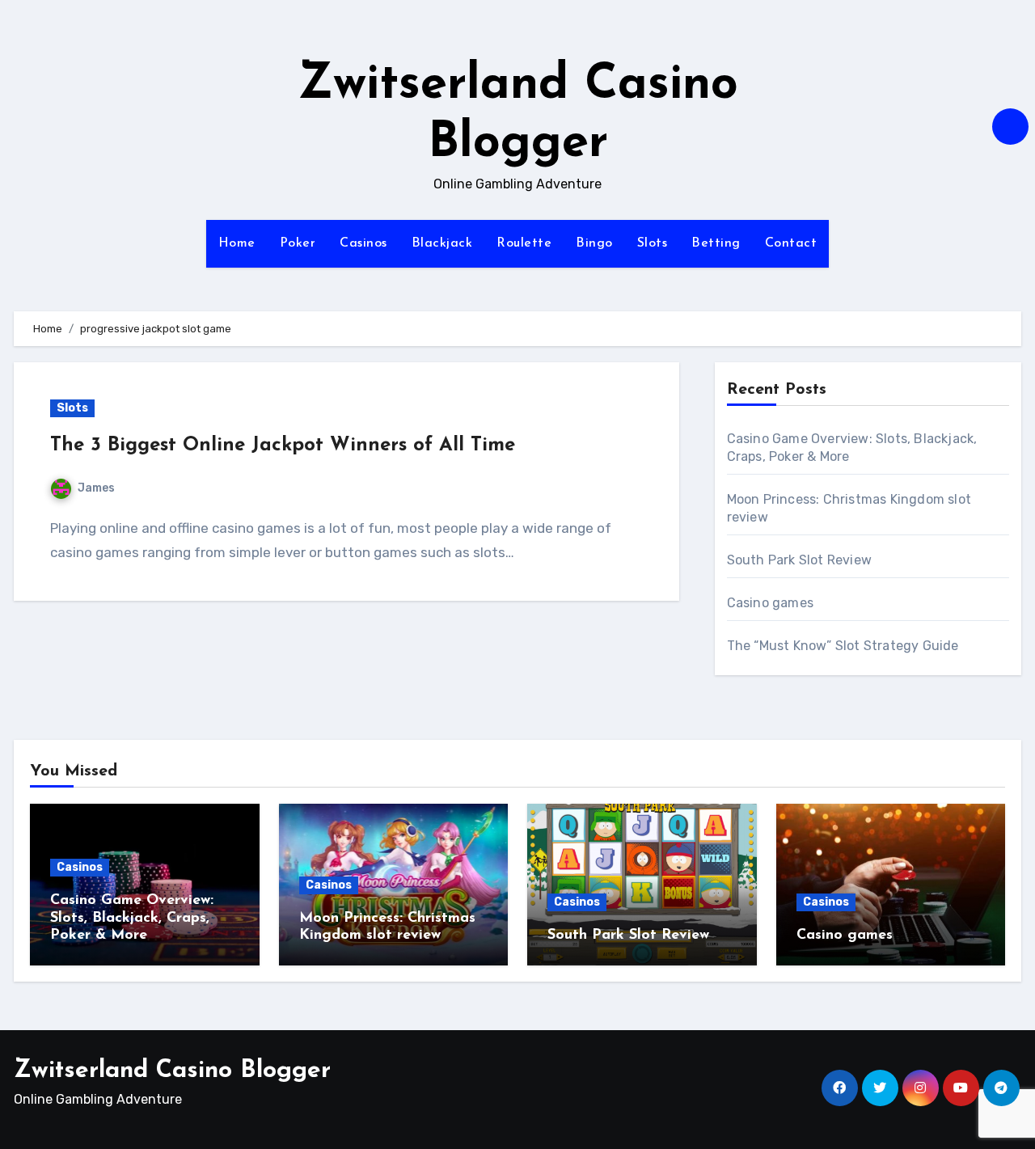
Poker (298, 243)
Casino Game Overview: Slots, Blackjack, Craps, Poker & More (131, 918)
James (96, 488)
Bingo (594, 243)
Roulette (523, 243)
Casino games (770, 602)
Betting (716, 243)
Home (237, 243)
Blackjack (442, 243)
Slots (652, 243)
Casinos (363, 243)
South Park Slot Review (799, 560)
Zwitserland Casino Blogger (172, 1071)
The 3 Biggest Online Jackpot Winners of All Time (282, 445)
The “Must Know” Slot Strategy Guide (843, 645)
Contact (791, 243)
